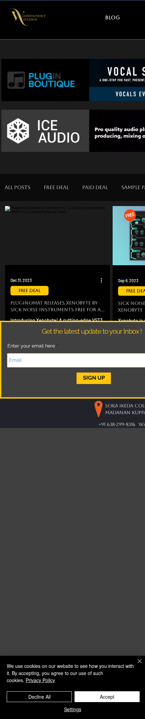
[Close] (135, 665)
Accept (107, 696)
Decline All (39, 696)
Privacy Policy (40, 680)
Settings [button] (72, 709)
